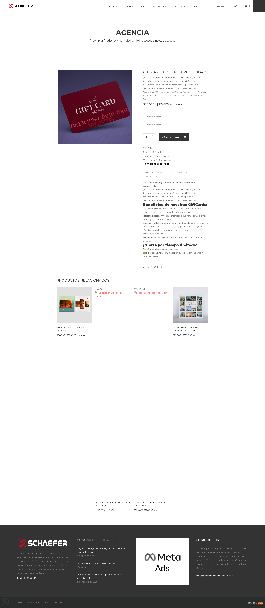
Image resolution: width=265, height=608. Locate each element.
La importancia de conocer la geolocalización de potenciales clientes (99, 576)
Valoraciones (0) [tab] (153, 176)
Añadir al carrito (172, 137)
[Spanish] (260, 603)
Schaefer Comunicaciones (162, 160)
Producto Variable (73, 305)
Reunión (200, 568)
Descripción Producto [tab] (153, 172)
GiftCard (156, 156)
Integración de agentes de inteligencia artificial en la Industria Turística (100, 550)
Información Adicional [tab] (179, 172)
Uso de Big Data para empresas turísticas (95, 563)
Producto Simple (111, 393)
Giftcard (157, 152)
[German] (255, 603)
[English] (250, 603)
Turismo (165, 156)
